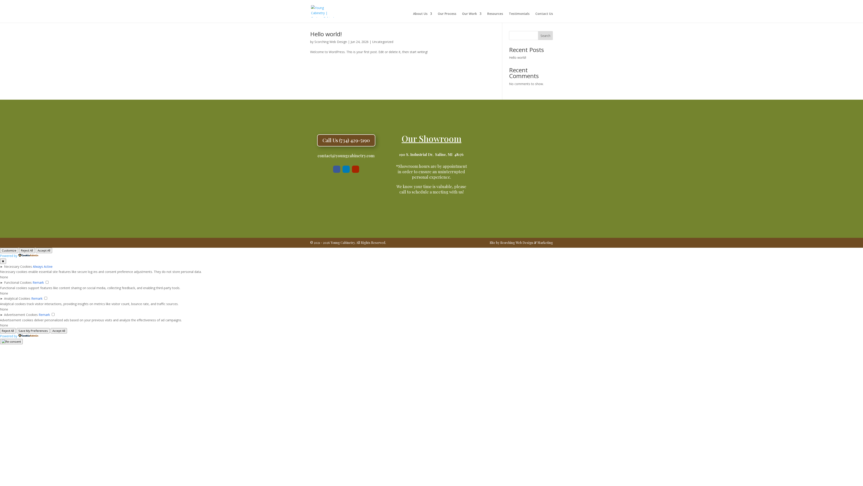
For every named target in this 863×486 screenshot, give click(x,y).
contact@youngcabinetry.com (346, 155)
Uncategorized (382, 42)
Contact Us (544, 14)
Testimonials (519, 14)
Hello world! (326, 34)
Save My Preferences (33, 331)
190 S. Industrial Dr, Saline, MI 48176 (431, 154)
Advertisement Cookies (21, 315)
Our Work (469, 14)
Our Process (447, 14)
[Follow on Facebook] (336, 169)
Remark (38, 282)
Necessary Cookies (18, 266)
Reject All (27, 250)
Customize (9, 250)
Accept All (44, 250)
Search (545, 36)
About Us (420, 14)
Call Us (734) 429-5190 (346, 140)
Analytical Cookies (17, 298)
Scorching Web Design (330, 42)
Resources (495, 14)
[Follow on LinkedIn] (346, 169)
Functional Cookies (18, 282)
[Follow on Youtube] (355, 169)
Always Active (43, 266)
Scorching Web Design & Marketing (526, 243)
